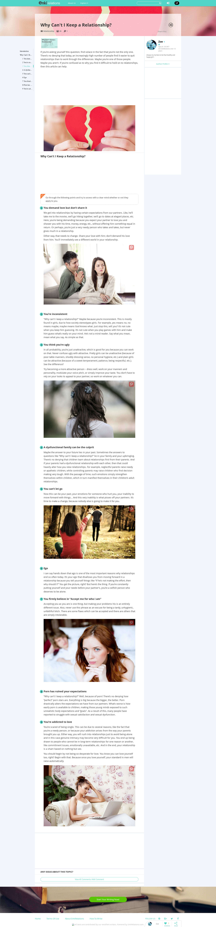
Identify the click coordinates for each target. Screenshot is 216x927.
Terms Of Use (52, 918)
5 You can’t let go (27, 73)
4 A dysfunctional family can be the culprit (27, 70)
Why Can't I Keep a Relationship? (26, 55)
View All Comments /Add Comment (89, 879)
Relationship (48, 31)
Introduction (24, 51)
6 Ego (24, 77)
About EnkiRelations (74, 918)
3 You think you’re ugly (27, 66)
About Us (72, 3)
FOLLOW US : (150, 918)
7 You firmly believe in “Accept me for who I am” (27, 81)
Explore (83, 3)
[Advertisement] (89, 87)
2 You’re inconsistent (27, 62)
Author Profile (162, 64)
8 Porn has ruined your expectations (27, 85)
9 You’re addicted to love (27, 88)
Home (38, 918)
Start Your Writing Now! (108, 899)
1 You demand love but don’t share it (27, 58)
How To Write (96, 918)
